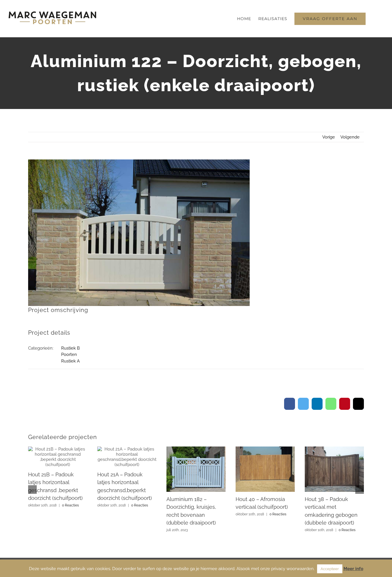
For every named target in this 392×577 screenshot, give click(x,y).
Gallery (57, 457)
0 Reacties (70, 505)
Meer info (353, 568)
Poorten (69, 354)
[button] (374, 18)
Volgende (350, 137)
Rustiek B (70, 348)
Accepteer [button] (330, 569)
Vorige (328, 137)
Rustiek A (70, 361)
